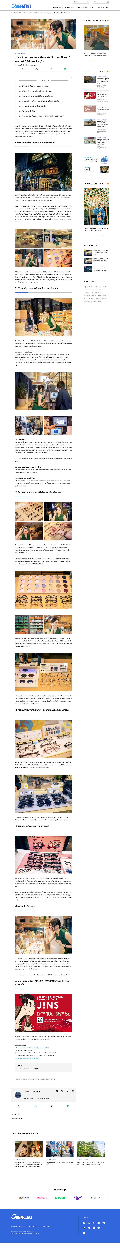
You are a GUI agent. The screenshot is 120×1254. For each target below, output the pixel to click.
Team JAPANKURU (32, 1092)
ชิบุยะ (48, 1079)
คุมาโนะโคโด (105, 131)
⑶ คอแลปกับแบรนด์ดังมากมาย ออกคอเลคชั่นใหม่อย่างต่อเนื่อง (40, 101)
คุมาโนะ (99, 131)
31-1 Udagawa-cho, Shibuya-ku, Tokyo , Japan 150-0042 (34, 1047)
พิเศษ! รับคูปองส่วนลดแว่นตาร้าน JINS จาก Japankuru (102, 96)
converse (99, 114)
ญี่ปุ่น (86, 287)
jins (30, 1079)
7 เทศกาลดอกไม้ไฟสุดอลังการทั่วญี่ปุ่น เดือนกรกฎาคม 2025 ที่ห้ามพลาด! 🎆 (101, 269)
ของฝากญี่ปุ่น (100, 86)
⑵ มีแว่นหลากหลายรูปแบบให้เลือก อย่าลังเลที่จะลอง (37, 96)
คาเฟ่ (86, 298)
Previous (90, 60)
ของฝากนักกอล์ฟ (100, 87)
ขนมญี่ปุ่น (92, 298)
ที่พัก (98, 132)
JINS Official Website (33, 1058)
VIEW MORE (103, 20)
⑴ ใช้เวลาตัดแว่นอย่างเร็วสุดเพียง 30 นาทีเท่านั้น (36, 91)
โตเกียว (26, 1079)
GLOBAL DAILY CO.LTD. (33, 1226)
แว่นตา (53, 1079)
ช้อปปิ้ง (98, 149)
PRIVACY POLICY (47, 1226)
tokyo (100, 289)
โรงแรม (87, 292)
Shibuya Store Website (21, 1058)
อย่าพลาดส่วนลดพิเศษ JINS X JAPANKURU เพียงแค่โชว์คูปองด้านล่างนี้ (43, 116)
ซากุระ (98, 298)
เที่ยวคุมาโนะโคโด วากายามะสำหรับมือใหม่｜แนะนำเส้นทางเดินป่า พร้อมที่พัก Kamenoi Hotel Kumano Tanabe (103, 125)
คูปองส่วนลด (36, 1079)
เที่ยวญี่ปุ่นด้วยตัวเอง (96, 292)
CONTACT (22, 1226)
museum (104, 85)
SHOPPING (19, 1079)
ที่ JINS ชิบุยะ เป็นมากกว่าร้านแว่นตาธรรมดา (35, 86)
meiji (105, 147)
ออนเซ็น (94, 295)
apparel (104, 113)
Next (102, 60)
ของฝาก (87, 289)
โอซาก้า (94, 301)
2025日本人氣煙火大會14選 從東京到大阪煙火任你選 (100, 259)
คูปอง (101, 101)
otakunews (87, 301)
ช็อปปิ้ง (43, 1079)
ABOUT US (14, 1226)
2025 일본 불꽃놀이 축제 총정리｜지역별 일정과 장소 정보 (100, 252)
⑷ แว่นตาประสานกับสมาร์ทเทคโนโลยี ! (34, 106)
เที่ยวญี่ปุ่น (98, 287)
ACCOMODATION (101, 129)
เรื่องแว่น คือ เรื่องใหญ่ (28, 111)
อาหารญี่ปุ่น (94, 289)
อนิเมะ (104, 298)
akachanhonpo (100, 147)
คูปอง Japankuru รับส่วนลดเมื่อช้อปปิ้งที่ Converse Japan (103, 109)
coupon (103, 114)
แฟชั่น (100, 301)
